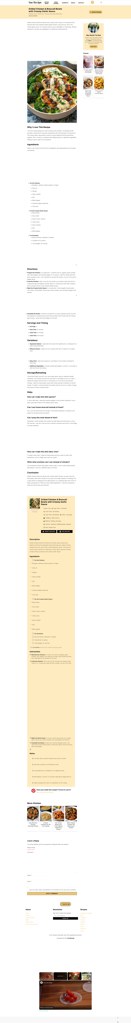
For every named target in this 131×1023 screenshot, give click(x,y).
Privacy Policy (30, 922)
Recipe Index (47, 2)
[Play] (40, 979)
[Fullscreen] (52, 979)
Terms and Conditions (32, 924)
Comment (30, 852)
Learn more (93, 46)
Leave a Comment (33, 15)
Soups (82, 930)
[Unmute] (42, 979)
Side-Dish (83, 928)
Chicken (82, 919)
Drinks (82, 926)
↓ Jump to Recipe (95, 12)
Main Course (55, 2)
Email (29, 881)
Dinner (82, 924)
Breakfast (83, 917)
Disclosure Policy (30, 917)
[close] (117, 1017)
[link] (41, 982)
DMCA (27, 919)
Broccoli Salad (48, 982)
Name (29, 875)
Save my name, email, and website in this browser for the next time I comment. (52, 890)
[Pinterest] (92, 2)
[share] (89, 982)
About (73, 2)
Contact (81, 2)
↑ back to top (65, 904)
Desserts (65, 2)
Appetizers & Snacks (86, 913)
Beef (81, 915)
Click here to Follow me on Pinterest (45, 791)
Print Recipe (49, 531)
